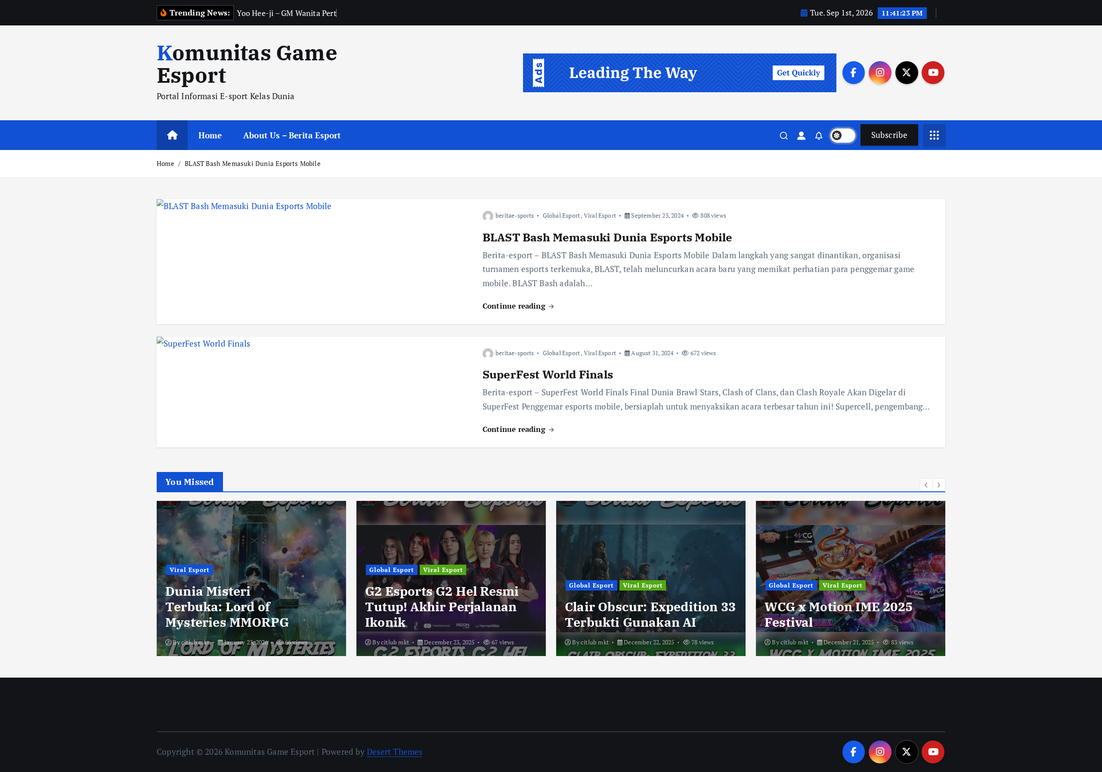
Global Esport (561, 215)
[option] (251, 578)
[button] (926, 484)
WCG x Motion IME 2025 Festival (839, 614)
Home (210, 135)
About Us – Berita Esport (292, 135)
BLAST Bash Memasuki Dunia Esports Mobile (253, 163)
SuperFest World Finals (548, 374)
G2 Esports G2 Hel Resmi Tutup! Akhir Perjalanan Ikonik (442, 606)
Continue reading (515, 306)
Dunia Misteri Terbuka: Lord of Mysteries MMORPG (227, 606)
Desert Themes (395, 751)
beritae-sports (514, 215)
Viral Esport (600, 215)
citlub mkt (195, 642)
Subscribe (889, 134)
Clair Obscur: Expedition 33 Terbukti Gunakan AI (650, 614)
